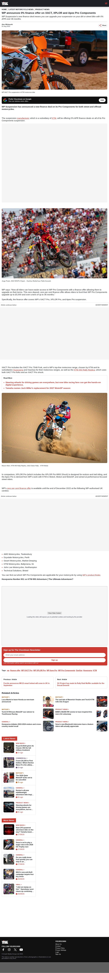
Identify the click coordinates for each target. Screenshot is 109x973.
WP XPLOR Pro (39, 670)
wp (8, 670)
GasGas (79, 670)
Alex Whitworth (7, 24)
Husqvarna (18, 370)
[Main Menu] (106, 3)
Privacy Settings (60, 950)
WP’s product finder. (91, 575)
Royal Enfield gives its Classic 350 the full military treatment (25, 748)
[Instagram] (10, 950)
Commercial (21, 758)
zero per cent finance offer (18, 488)
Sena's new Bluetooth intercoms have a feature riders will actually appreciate (74, 725)
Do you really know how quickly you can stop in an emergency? (24, 859)
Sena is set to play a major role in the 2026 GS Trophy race (24, 845)
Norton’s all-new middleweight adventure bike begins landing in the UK (25, 792)
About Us (58, 944)
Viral (18, 884)
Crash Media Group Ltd (11, 954)
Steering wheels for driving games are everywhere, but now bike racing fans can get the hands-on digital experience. (24, 807)
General (5, 722)
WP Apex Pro (52, 670)
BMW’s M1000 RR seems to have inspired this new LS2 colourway (73, 713)
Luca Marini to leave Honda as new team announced (18, 701)
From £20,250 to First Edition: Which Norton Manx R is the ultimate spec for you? (25, 763)
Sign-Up (58, 954)
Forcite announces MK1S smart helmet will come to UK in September (27, 684)
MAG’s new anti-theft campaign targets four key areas (25, 874)
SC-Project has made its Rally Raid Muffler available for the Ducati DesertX (80, 684)
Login (57, 952)
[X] (16, 950)
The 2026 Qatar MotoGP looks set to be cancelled (24, 778)
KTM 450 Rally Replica (84, 370)
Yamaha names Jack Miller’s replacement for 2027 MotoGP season (38, 388)
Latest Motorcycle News (21, 9)
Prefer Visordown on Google (20, 99)
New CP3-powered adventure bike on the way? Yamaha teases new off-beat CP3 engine (24, 830)
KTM (54, 118)
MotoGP (5, 697)
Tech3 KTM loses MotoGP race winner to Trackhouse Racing (18, 713)
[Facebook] (4, 950)
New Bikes (20, 743)
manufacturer (23, 118)
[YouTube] (22, 950)
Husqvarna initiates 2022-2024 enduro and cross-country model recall (21, 725)
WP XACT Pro (26, 670)
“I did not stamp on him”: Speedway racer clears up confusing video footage (25, 889)
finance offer (15, 670)
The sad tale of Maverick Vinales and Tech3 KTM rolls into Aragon (74, 701)
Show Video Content (54, 613)
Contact (58, 946)
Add (102, 100)
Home (4, 9)
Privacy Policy (43, 663)
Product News (42, 9)
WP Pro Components (66, 670)
